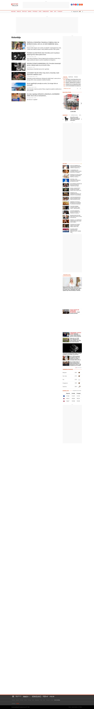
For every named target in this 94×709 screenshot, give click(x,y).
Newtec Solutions (75, 707)
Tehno (51, 11)
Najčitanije (70, 76)
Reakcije (76, 76)
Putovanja (35, 11)
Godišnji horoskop (74, 115)
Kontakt (17, 703)
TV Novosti (59, 11)
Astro (40, 11)
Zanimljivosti (46, 11)
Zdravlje (19, 11)
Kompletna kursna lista (77, 390)
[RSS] (81, 163)
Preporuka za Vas (66, 274)
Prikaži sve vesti (67, 88)
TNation (80, 707)
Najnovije (65, 76)
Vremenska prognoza (68, 369)
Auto (55, 11)
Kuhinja (29, 11)
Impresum (13, 703)
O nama (52, 700)
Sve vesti (65, 163)
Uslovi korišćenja (57, 700)
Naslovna (13, 11)
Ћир (80, 4)
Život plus (24, 11)
